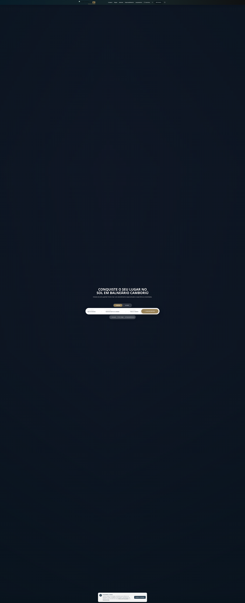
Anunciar (121, 2)
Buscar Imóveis (150, 311)
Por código (121, 317)
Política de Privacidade (123, 598)
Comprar (110, 2)
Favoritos (147, 2)
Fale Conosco (158, 2)
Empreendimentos (129, 2)
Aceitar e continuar (139, 597)
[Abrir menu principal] (165, 2)
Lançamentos (139, 2)
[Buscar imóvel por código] (152, 2)
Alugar (115, 2)
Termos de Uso (106, 600)
